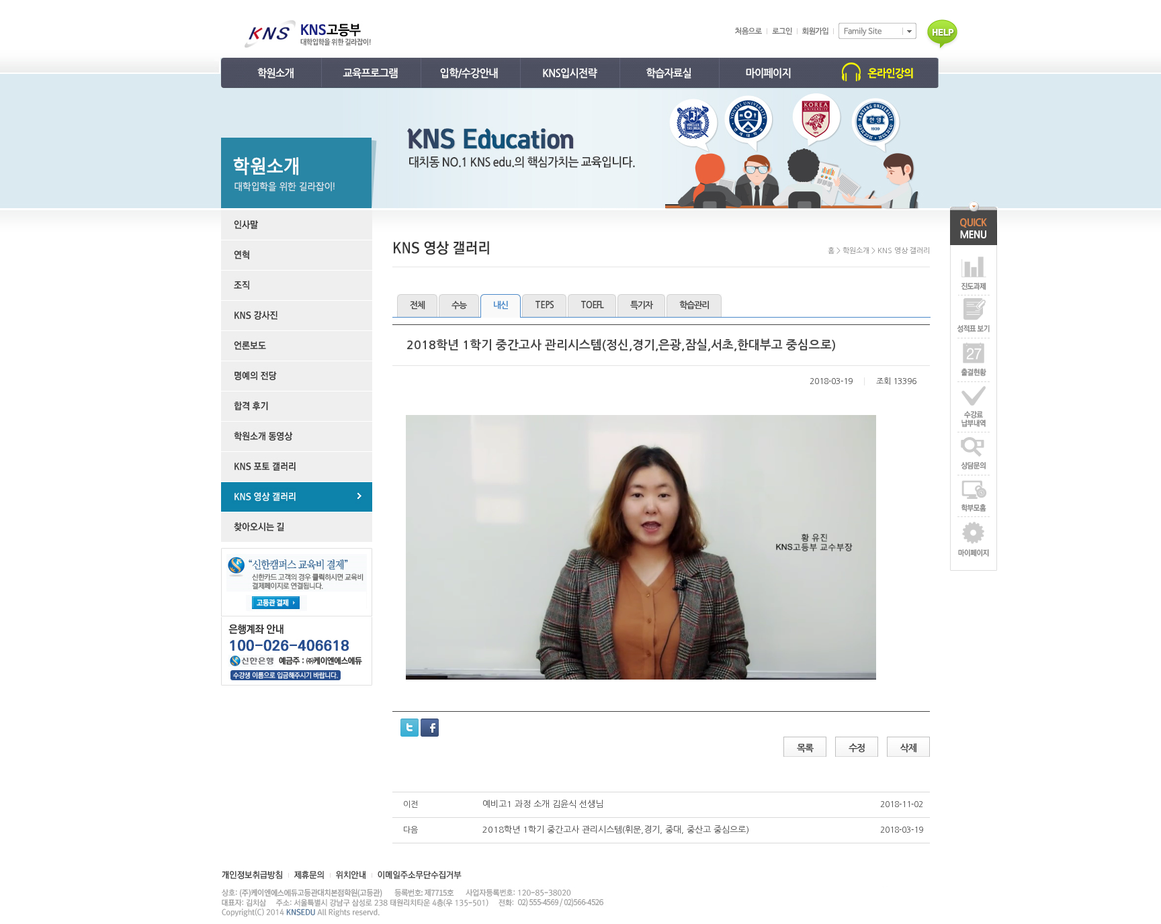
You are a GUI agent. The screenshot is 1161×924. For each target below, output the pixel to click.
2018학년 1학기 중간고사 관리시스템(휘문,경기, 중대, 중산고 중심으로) (615, 829)
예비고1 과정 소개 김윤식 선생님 (542, 804)
